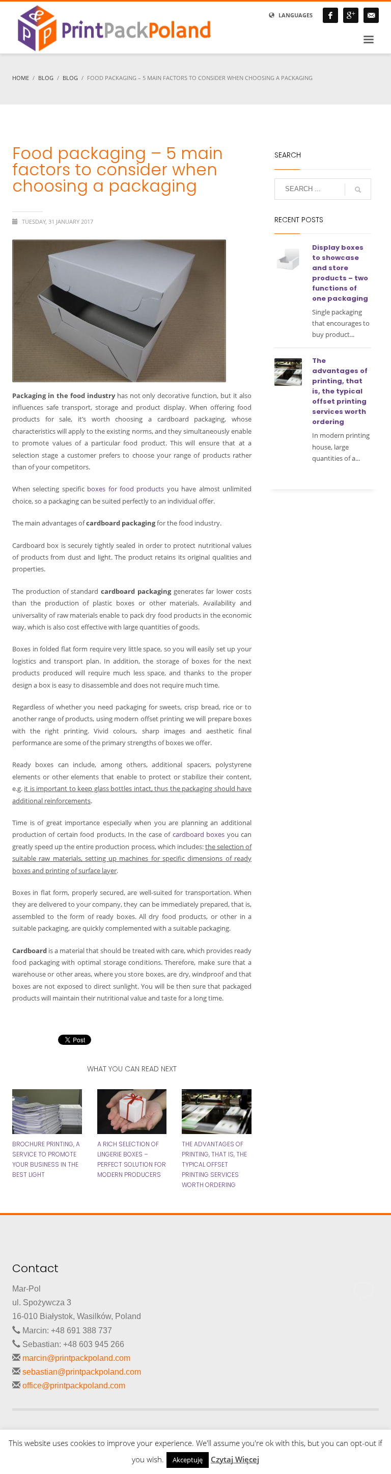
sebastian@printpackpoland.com (81, 1371)
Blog (45, 78)
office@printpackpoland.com (73, 1385)
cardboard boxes (199, 834)
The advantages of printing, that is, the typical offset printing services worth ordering (214, 1164)
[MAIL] (371, 15)
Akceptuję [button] (188, 1459)
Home (20, 78)
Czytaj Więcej (235, 1459)
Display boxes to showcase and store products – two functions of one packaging (340, 273)
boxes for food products (125, 488)
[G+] (350, 15)
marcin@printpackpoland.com (76, 1358)
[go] (358, 189)
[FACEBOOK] (330, 15)
